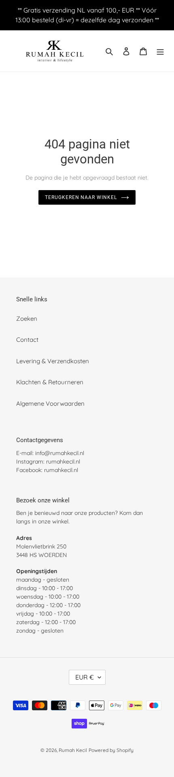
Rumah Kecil (73, 750)
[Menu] (160, 51)
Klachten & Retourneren (49, 382)
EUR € (84, 677)
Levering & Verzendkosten (52, 361)
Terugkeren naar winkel (81, 197)
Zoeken (26, 318)
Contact (27, 339)
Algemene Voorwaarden (50, 403)
